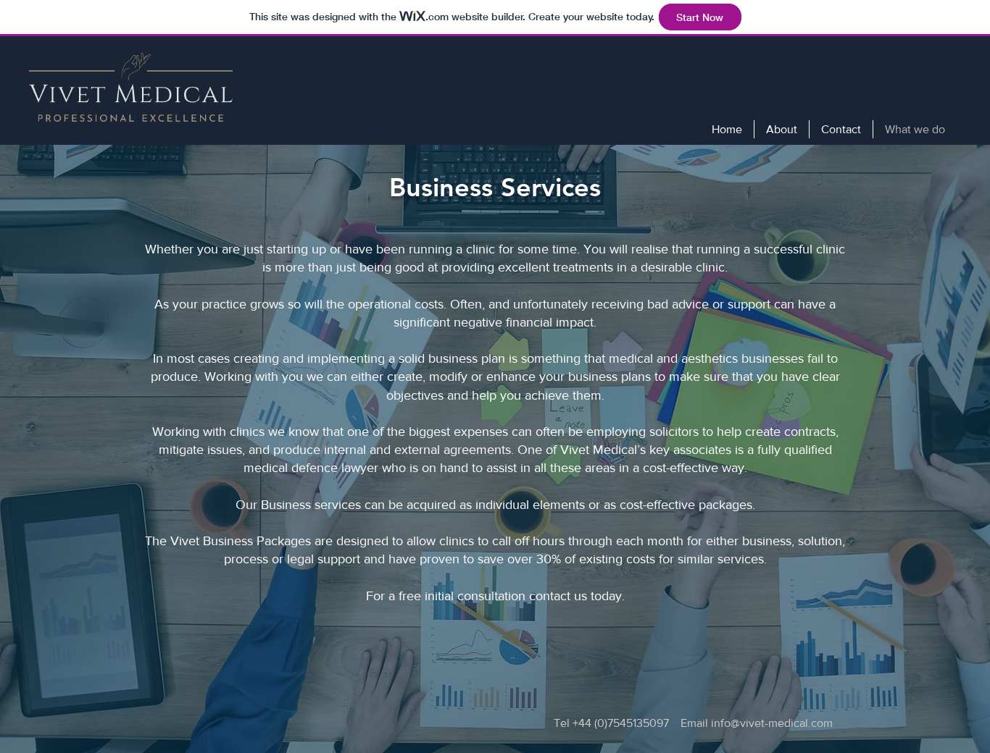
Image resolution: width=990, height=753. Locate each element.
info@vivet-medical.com (772, 723)
